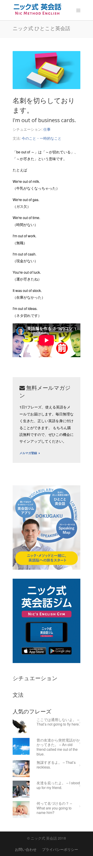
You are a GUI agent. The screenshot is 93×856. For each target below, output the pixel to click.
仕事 (47, 129)
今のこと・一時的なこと (41, 138)
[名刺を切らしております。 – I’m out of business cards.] (46, 70)
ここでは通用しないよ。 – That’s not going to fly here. (58, 722)
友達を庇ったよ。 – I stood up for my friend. (58, 785)
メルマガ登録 (28, 453)
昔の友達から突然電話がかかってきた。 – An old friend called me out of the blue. (58, 747)
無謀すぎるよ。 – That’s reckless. (56, 765)
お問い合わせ (26, 849)
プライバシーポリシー (60, 849)
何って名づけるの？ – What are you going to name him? (54, 808)
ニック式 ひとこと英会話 (41, 28)
